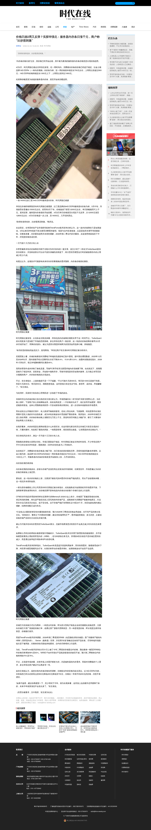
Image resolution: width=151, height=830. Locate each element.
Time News (84, 26)
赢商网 (103, 780)
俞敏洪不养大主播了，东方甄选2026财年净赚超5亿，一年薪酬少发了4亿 (120, 206)
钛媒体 (103, 776)
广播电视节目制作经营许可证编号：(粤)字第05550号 (67, 806)
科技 (65, 26)
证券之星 (67, 772)
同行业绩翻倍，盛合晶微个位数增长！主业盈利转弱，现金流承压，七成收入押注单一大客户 (119, 180)
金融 (49, 26)
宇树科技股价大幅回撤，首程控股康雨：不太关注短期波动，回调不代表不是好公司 (121, 45)
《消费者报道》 (126, 767)
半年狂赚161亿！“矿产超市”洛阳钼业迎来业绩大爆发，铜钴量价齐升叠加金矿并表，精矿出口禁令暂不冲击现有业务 (119, 193)
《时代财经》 (125, 772)
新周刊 (32, 3)
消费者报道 (45, 3)
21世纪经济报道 (70, 755)
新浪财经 (104, 759)
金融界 (91, 767)
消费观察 (113, 26)
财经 (41, 26)
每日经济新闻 (81, 755)
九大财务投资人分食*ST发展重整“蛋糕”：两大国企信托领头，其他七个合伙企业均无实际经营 (121, 119)
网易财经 (79, 763)
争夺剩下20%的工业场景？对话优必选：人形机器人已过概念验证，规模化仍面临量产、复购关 (121, 64)
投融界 (91, 784)
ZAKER (67, 776)
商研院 (103, 26)
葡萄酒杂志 (60, 3)
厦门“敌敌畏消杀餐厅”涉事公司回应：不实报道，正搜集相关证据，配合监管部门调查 (121, 125)
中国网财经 (104, 763)
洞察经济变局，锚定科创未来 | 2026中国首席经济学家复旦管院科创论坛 (119, 200)
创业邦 (79, 780)
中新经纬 (67, 767)
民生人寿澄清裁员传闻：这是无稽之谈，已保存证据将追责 (119, 159)
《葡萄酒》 (124, 759)
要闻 (25, 26)
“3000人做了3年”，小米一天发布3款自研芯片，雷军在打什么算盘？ (121, 113)
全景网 (79, 776)
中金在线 (104, 772)
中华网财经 (80, 767)
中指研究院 (68, 784)
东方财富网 (80, 772)
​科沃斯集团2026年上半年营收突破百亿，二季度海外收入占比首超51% (119, 166)
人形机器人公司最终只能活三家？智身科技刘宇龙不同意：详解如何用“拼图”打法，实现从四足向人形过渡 (121, 59)
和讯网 (103, 767)
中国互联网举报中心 (51, 811)
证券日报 (104, 755)
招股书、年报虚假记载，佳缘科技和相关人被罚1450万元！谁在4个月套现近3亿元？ (121, 70)
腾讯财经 (67, 763)
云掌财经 (67, 780)
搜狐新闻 (91, 763)
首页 (18, 26)
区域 (33, 26)
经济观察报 (68, 759)
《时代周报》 (125, 755)
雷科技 (79, 784)
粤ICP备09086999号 (40, 806)
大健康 (124, 26)
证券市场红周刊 (82, 759)
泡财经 (91, 780)
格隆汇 (91, 776)
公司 (57, 26)
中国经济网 (92, 755)
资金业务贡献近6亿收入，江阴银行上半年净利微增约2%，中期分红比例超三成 (120, 186)
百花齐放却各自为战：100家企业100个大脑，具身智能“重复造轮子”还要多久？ (121, 76)
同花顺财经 (92, 772)
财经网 (91, 759)
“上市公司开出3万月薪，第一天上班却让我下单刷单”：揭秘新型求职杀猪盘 (121, 95)
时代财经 (20, 3)
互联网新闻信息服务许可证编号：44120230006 (102, 806)
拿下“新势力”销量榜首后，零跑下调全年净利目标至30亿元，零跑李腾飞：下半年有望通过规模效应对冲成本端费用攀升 (121, 53)
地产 (73, 26)
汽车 (94, 26)
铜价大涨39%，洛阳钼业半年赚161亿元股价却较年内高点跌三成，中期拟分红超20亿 (120, 213)
